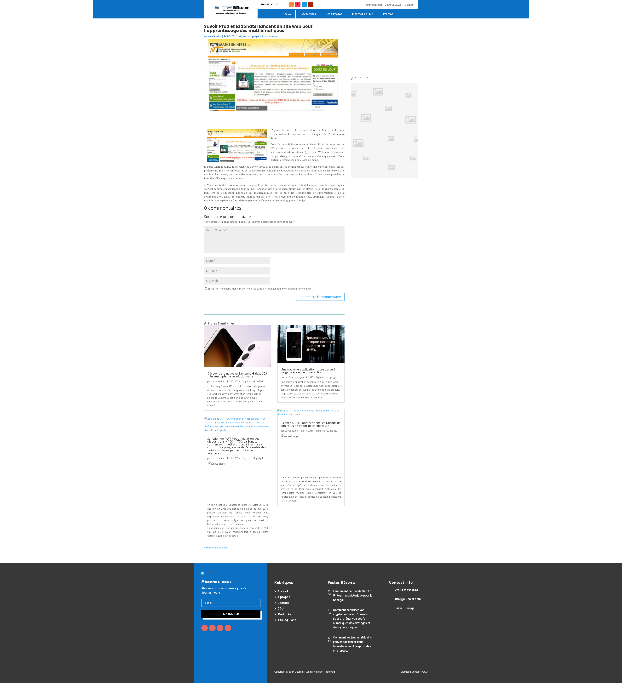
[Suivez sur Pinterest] (228, 628)
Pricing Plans (287, 620)
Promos (388, 14)
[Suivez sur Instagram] (220, 628)
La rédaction (214, 36)
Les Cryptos (334, 14)
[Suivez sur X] (286, 4)
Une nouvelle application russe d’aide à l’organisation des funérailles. (308, 370)
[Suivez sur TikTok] (297, 4)
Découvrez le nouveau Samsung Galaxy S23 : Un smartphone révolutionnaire (237, 374)
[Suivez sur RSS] (291, 4)
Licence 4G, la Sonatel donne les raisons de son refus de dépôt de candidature (310, 424)
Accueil (287, 14)
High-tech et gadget (249, 36)
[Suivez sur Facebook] (281, 4)
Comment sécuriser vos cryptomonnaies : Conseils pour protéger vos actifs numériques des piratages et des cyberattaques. (351, 618)
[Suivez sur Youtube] (310, 4)
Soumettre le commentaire (320, 297)
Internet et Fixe (362, 14)
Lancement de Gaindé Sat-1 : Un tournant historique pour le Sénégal (352, 595)
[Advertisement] (274, 119)
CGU (425, 671)
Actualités (309, 14)
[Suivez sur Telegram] (304, 4)
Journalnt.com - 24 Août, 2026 (383, 4)
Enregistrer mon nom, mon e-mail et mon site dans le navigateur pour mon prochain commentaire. (260, 288)
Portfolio (284, 614)
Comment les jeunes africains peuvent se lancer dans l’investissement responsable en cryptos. (352, 644)
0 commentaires (270, 36)
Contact (409, 4)
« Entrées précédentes (215, 547)
